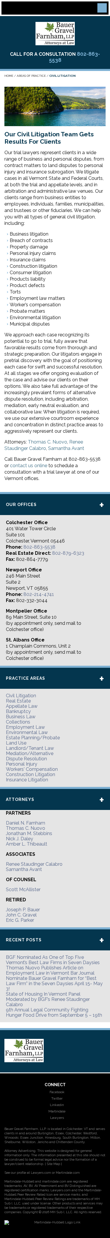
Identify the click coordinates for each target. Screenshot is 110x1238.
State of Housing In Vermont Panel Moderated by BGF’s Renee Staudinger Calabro (48, 999)
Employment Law (25, 727)
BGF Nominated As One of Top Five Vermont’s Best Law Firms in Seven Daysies (53, 959)
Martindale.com (68, 1173)
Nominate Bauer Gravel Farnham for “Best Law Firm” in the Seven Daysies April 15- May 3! (54, 984)
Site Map (53, 1164)
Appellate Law (22, 706)
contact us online (28, 465)
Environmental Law (27, 732)
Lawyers (56, 1118)
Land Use (16, 743)
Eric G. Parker (20, 920)
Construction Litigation (30, 774)
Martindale (56, 1111)
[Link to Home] (55, 33)
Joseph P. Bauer (23, 909)
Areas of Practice (31, 75)
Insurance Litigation (27, 780)
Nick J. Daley (19, 838)
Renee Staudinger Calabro (34, 864)
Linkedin (56, 1105)
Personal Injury (21, 764)
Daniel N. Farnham (25, 823)
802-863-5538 (39, 547)
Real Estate (18, 701)
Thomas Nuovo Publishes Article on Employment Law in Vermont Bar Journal (50, 970)
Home (8, 75)
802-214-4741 (38, 594)
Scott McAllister (23, 889)
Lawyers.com (41, 1173)
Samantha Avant (66, 448)
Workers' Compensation (32, 769)
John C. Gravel (21, 915)
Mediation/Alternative (29, 753)
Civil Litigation (21, 695)
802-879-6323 (68, 553)
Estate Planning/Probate (33, 737)
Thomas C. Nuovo (47, 442)
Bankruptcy (18, 711)
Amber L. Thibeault (26, 844)
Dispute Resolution (26, 758)
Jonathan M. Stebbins (29, 833)
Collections (18, 722)
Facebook (57, 1092)
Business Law (20, 716)
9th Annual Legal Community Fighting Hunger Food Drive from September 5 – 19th (54, 1012)
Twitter (56, 1098)
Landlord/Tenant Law (30, 748)
